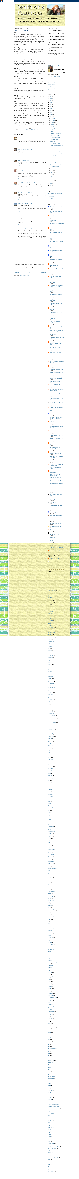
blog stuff (50, 643)
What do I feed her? (52, 1148)
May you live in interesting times (57, 153)
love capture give (51, 909)
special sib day (51, 1060)
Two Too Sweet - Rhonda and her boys (57, 228)
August (52, 126)
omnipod (50, 986)
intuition (50, 872)
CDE (49, 659)
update (49, 1136)
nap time (50, 953)
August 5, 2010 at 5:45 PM (26, 149)
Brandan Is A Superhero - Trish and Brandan (56, 439)
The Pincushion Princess (55, 520)
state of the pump (51, 1066)
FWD (49, 810)
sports (49, 1064)
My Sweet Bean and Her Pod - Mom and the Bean (56, 317)
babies (49, 618)
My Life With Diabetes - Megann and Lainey (57, 338)
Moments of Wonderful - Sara (56, 505)
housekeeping (51, 849)
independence (51, 861)
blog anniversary (51, 641)
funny (49, 808)
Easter (49, 754)
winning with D (51, 1161)
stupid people (51, 1078)
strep (49, 1069)
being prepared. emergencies (54, 629)
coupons (50, 674)
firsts (49, 787)
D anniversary (51, 681)
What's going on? (54, 155)
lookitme (50, 905)
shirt (49, 1044)
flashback (50, 789)
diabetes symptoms (52, 727)
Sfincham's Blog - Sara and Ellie (57, 414)
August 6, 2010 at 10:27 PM (27, 228)
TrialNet (49, 1124)
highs (49, 842)
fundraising (50, 807)
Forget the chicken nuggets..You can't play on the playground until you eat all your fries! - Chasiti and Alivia (56, 332)
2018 (51, 100)
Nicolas (49, 963)
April (52, 174)
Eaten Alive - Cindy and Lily (56, 381)
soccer (49, 1057)
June (52, 170)
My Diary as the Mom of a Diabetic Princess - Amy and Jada (56, 343)
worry (49, 1166)
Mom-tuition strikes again (55, 151)
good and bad (51, 826)
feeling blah (50, 778)
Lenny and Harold (52, 886)
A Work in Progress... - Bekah (56, 366)
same (49, 1036)
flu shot (49, 791)
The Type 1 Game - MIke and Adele (56, 211)
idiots (49, 858)
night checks (31, 129)
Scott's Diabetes (53, 502)
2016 (51, 104)
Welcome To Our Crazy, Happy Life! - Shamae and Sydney (56, 286)
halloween (50, 836)
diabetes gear (50, 720)
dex (49, 706)
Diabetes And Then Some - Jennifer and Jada (55, 474)
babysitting (50, 620)
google (49, 828)
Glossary (50, 821)
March (52, 176)
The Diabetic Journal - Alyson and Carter (56, 242)
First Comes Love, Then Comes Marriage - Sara (56, 559)
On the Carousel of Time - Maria (57, 562)
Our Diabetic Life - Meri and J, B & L (57, 224)
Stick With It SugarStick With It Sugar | (56, 251)
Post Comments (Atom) (24, 275)
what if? (49, 1150)
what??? (49, 1155)
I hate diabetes (51, 854)
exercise (49, 771)
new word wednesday (52, 962)
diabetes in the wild (52, 722)
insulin (49, 866)
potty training (51, 1006)
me (48, 921)
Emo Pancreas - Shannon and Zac (56, 443)
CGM (49, 660)
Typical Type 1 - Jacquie (55, 499)
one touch (50, 988)
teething (49, 1092)
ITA (49, 873)
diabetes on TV (51, 726)
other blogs (50, 993)
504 (49, 592)
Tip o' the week (51, 1113)
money (49, 935)
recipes (49, 1025)
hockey (49, 844)
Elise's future (50, 763)
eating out (50, 756)
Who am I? (50, 86)
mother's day (50, 937)
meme (49, 923)
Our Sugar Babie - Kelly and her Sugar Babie (57, 308)
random (49, 1020)
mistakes (50, 932)
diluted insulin (51, 736)
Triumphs (50, 1131)
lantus (49, 884)
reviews (49, 1032)
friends (49, 801)
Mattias (49, 919)
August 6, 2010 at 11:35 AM (26, 203)
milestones (50, 930)
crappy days (50, 676)
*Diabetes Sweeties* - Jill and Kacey (56, 313)
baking (49, 625)
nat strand (50, 955)
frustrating (50, 803)
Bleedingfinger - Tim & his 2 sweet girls (56, 207)
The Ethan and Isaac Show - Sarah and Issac (56, 471)
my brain (50, 942)
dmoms (49, 743)
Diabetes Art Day (51, 713)
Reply (19, 145)
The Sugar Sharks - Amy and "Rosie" (56, 295)
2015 (51, 106)
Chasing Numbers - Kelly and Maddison (56, 348)
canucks (49, 653)
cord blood (50, 671)
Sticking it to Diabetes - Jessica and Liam (56, 426)
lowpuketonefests (51, 911)
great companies (51, 831)
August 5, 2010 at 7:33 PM (26, 170)
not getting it (50, 976)
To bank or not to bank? (55, 137)
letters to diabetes (51, 891)
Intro (49, 870)
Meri (49, 926)
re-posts (49, 1023)
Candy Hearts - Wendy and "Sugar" (55, 478)
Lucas (49, 914)
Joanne (57, 65)
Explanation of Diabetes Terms (54, 89)
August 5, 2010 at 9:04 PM (26, 192)
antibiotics (50, 613)
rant (49, 1021)
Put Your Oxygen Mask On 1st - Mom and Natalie (56, 465)
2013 (51, 110)
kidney (49, 881)
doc (49, 747)
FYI (49, 812)
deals (49, 704)
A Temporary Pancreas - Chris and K (56, 290)
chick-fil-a (50, 664)
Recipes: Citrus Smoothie (55, 133)
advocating (50, 601)
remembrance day (51, 1027)
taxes (49, 1088)
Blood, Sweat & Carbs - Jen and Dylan (56, 353)
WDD (49, 1145)
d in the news (50, 689)
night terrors (50, 969)
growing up (50, 833)
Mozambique (51, 939)
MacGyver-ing (51, 916)
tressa (49, 1122)
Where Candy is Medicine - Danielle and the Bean (55, 468)
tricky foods (50, 1127)
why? (49, 1159)
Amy (19, 203)
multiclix (50, 940)
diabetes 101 (50, 711)
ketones (49, 879)
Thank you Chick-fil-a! (55, 139)
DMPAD (49, 745)
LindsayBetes (21, 182)
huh (49, 851)
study (49, 1073)
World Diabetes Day (52, 1164)
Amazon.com (50, 609)
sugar (49, 1080)
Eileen (20, 129)
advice (49, 599)
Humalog (50, 852)
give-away (50, 819)
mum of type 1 (53, 220)
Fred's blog (50, 800)
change (49, 662)
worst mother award (52, 1168)
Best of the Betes (51, 632)
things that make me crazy (53, 1106)
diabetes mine (51, 724)
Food (49, 793)
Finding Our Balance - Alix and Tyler (56, 398)
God (49, 824)
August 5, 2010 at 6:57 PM (28, 160)
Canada (49, 652)
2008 (51, 185)
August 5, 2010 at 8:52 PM (29, 182)
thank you (50, 1099)
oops (49, 990)
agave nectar (50, 602)
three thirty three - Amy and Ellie (57, 407)
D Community (51, 683)
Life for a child (51, 896)
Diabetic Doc (52, 537)
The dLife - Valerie (54, 529)
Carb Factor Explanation (53, 88)
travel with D (50, 1118)
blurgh (49, 645)
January (52, 180)
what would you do (52, 1154)
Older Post (43, 272)
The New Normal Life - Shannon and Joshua (57, 362)
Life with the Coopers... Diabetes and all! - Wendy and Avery (56, 452)
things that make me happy (53, 1108)
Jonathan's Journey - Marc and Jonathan (56, 431)
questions (50, 1018)
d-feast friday (50, 694)
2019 (51, 98)
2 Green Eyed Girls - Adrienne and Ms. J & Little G (56, 457)
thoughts (50, 1110)
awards (49, 615)
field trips (50, 785)
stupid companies (51, 1076)
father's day (50, 775)
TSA (49, 1132)
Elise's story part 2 (52, 82)
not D (49, 974)
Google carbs (50, 829)
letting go (50, 893)
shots (49, 1046)
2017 (51, 102)
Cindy (19, 170)
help (49, 840)
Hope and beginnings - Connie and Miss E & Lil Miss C (56, 417)
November (53, 120)
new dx (49, 958)
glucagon (50, 822)
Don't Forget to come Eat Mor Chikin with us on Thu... (56, 146)
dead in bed (50, 701)
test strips (50, 1095)
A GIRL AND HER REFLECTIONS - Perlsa (55, 533)
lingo (49, 902)
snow (49, 1055)
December (53, 118)
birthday (50, 639)
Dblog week (50, 699)
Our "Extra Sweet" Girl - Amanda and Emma (55, 448)
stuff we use (50, 1074)
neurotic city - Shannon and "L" (56, 268)
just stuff (50, 877)
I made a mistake (53, 149)
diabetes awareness (52, 715)
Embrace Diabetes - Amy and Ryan (56, 255)
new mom (50, 960)
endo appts (50, 770)
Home (30, 272)
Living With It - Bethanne (55, 544)
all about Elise (51, 606)
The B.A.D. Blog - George (55, 523)
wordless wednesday (52, 1162)
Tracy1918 (20, 160)
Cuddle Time (53, 141)
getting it (50, 817)
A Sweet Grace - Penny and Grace (55, 216)
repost (49, 1028)
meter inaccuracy (51, 928)
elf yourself (50, 759)
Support (49, 1083)
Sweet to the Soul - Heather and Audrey (56, 260)
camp (49, 648)
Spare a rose (50, 1058)
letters (49, 889)
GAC (49, 815)
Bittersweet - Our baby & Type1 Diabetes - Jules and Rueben (56, 377)
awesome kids (51, 616)
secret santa (50, 1043)
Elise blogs (50, 761)
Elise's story (50, 764)
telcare (49, 1094)
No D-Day (50, 972)
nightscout (50, 970)
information (50, 865)
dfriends (49, 710)
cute (49, 680)
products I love (51, 1011)
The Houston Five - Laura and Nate (56, 237)
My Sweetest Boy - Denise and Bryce (56, 422)
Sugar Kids (52, 410)
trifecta (49, 1129)
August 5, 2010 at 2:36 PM (28, 138)
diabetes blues (51, 717)
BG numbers (50, 634)
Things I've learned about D (53, 1104)
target (49, 1087)
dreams (49, 750)
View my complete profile (54, 76)
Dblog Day (50, 697)
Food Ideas (50, 794)
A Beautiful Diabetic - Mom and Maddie (56, 277)
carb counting (51, 655)
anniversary (50, 611)
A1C (49, 595)
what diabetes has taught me (54, 1146)
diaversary (50, 734)
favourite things (51, 777)
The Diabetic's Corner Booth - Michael (56, 495)
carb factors (50, 657)
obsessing (50, 984)
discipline (50, 738)
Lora (19, 192)
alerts (49, 604)
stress (49, 1071)
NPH (49, 977)
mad (49, 918)
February (53, 178)
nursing (49, 983)
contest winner (51, 669)
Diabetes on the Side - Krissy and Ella (57, 326)
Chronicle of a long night (55, 157)
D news (49, 690)
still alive (50, 1067)
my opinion (50, 948)
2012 (51, 112)
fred (49, 798)
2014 (51, 108)
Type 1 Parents (51, 200)
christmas (50, 666)
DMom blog (50, 741)
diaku (49, 731)
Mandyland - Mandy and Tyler (56, 461)
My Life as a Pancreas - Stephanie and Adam (55, 357)
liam (49, 895)
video (49, 1141)
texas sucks (50, 1097)
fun (48, 805)
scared (49, 1037)
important (50, 859)
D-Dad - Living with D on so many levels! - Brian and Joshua (57, 322)
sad (48, 1034)
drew (49, 752)
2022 (51, 96)
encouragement (51, 768)
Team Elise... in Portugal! (55, 135)
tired (49, 1117)
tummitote (50, 1134)
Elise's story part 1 (52, 84)
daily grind (50, 696)
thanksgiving (51, 1103)
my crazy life (50, 944)
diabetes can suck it (52, 718)
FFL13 (49, 782)
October (52, 122)
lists (49, 903)
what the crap (51, 1152)
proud (49, 1013)
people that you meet (52, 997)
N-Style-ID (50, 951)
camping (50, 650)
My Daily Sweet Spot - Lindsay (56, 547)
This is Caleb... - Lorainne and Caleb (56, 246)
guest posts (50, 835)
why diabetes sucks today (53, 1157)
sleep (49, 1053)
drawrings (50, 748)
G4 (48, 814)
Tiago (49, 1111)
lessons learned (51, 888)
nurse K (49, 981)
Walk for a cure (51, 1143)
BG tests (49, 636)
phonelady (20, 138)
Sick (37, 129)
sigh (49, 1051)
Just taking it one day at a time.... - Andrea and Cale (57, 390)
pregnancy (50, 1009)
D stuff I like (50, 692)
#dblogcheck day (51, 590)
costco (49, 673)
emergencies (50, 766)
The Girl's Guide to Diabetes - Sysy (56, 490)
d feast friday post (51, 687)
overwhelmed (51, 995)
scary (49, 1039)
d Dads (49, 685)
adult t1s (50, 597)
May (52, 172)
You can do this (51, 1169)
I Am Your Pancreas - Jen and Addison (56, 403)
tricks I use (50, 1125)
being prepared (51, 627)
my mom (50, 946)
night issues (50, 967)
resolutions (50, 1030)
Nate (49, 956)
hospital (49, 847)
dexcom (49, 708)
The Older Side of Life (54, 509)
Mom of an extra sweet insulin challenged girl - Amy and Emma (57, 272)
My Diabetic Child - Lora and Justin (56, 304)
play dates (50, 1000)
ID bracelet (50, 856)
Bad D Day (50, 623)
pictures (49, 999)
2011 (51, 114)
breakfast (50, 646)
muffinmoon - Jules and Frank (56, 369)
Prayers (49, 1007)
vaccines (50, 1138)
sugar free (50, 1081)
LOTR (49, 907)
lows (49, 912)
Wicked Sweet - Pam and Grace (56, 435)
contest (49, 667)
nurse (49, 979)
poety (49, 1002)
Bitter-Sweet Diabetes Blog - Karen (56, 516)
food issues (50, 796)
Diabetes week (51, 729)
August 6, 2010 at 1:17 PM (29, 216)
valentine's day (51, 1139)
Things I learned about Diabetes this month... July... (57, 165)
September (53, 124)
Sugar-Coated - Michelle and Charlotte (56, 385)
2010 (51, 116)
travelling (50, 1120)
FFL (49, 780)
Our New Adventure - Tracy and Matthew (56, 394)
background (50, 622)
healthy (49, 838)
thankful (50, 1101)
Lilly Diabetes (51, 900)
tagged (49, 1085)
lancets (49, 882)
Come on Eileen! (53, 162)
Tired (51, 131)
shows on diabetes (52, 1048)
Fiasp (49, 784)
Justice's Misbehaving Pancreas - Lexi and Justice (57, 373)
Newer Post (16, 272)
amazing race (50, 608)
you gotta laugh (51, 1171)
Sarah (19, 149)
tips (49, 1115)
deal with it (50, 703)
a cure (49, 593)
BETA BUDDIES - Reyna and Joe (56, 233)
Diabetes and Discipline (55, 143)
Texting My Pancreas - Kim (56, 526)
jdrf (48, 875)
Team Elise (50, 198)
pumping (50, 1014)
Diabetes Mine (51, 196)
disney (49, 740)
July (52, 168)
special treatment (51, 1062)
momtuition (50, 933)
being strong (50, 630)
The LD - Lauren (53, 540)
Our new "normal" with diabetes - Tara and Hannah (57, 264)
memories (50, 925)
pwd (49, 1016)
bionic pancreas (51, 638)
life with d (25, 129)
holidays (50, 845)
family (49, 773)
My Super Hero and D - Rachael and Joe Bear (56, 299)
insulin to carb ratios (52, 868)
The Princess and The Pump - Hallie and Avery (56, 281)
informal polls (51, 863)
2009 (51, 183)
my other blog (51, 949)
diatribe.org (50, 733)
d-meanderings (53, 512)
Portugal (50, 1004)
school (49, 1041)
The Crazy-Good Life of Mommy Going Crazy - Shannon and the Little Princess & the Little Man (57, 482)
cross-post (50, 678)
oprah (49, 991)
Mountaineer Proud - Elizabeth (56, 550)
